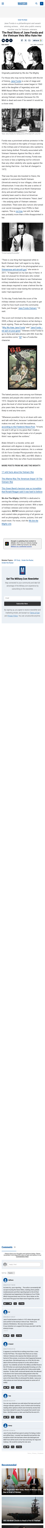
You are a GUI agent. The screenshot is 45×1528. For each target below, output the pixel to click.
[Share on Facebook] (22, 40)
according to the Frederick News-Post (18, 427)
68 (20, 337)
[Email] (29, 40)
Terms (29, 1453)
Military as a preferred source (21, 546)
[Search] (36, 3)
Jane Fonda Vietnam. (27, 308)
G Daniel (10, 1344)
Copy (22, 1303)
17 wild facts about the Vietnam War (18, 472)
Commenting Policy (22, 1256)
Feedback (40, 1453)
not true (19, 211)
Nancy (10, 1425)
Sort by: (4, 1273)
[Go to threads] (3, 40)
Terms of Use (35, 613)
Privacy (34, 1453)
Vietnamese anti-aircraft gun (14, 269)
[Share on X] (25, 40)
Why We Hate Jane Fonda (13, 327)
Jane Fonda (16, 81)
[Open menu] (3, 3)
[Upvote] (4, 1335)
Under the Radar (22, 20)
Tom (9, 1396)
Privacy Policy (13, 616)
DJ (9, 1312)
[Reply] (15, 1303)
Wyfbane (11, 1280)
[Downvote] (10, 1303)
